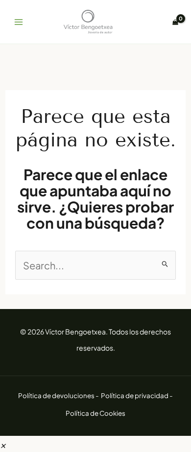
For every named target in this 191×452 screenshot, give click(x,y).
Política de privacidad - (137, 395)
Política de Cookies (95, 413)
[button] (3, 444)
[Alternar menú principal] (18, 22)
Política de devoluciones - (59, 395)
